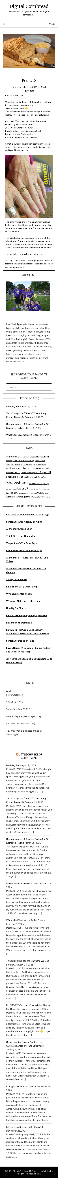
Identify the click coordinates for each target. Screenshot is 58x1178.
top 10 (13, 492)
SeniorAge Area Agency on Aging (24, 521)
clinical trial (40, 460)
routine (24, 472)
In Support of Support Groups (21, 1086)
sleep (46, 483)
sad (20, 477)
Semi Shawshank (29, 477)
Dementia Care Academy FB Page (24, 550)
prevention (46, 468)
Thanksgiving (43, 489)
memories (41, 464)
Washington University (40, 497)
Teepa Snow (33, 489)
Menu (52, 23)
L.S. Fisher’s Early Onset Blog (21, 586)
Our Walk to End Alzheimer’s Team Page (27, 514)
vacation (22, 493)
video (28, 493)
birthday (40, 457)
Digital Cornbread (29, 6)
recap (8, 472)
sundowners (11, 489)
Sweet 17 (22, 488)
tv (18, 493)
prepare (37, 468)
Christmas (18, 460)
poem (31, 468)
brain (46, 456)
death (29, 464)
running (30, 473)
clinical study (28, 460)
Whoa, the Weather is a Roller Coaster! (26, 920)
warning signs (23, 496)
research (15, 472)
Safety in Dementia (16, 579)
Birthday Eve (12, 406)
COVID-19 (18, 464)
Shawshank (17, 482)
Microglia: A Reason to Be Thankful (24, 1127)
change (9, 461)
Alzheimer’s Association (19, 528)
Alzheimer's (12, 456)
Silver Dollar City (36, 483)
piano (24, 468)
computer (10, 464)
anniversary (24, 457)
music (9, 468)
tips (7, 493)
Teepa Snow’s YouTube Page (21, 543)
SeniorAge (42, 477)
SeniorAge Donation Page (20, 640)
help (35, 464)
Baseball (33, 457)
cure (25, 464)
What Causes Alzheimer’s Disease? (24, 434)
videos (34, 493)
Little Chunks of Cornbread (30, 756)
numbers (16, 468)
